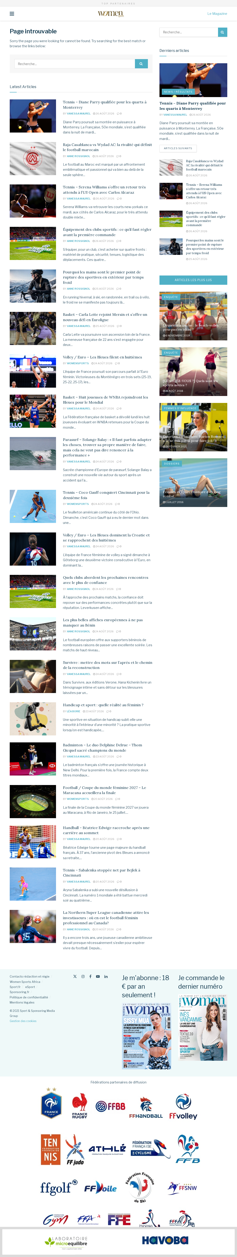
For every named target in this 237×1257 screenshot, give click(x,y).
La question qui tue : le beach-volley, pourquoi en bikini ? (191, 327)
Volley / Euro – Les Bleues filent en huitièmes (102, 357)
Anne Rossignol (78, 156)
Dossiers (172, 463)
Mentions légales (22, 1002)
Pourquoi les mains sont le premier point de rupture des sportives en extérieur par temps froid (103, 277)
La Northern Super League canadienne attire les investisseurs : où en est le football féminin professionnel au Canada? (106, 917)
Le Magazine (217, 14)
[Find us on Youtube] (98, 976)
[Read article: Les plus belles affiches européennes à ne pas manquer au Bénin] (33, 633)
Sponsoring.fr (19, 992)
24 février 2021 (176, 446)
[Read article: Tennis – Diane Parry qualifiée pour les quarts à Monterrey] (33, 116)
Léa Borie (73, 711)
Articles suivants (180, 148)
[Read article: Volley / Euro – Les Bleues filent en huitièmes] (33, 371)
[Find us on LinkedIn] (106, 976)
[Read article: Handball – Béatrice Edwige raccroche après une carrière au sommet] (33, 841)
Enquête (171, 297)
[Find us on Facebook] (90, 976)
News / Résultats (178, 91)
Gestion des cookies (23, 1021)
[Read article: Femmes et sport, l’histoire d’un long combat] (193, 482)
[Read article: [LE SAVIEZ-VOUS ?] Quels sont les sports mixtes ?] (193, 371)
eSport (30, 987)
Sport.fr (15, 987)
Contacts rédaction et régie (30, 976)
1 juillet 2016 (174, 502)
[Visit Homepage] (111, 13)
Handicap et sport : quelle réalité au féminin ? (103, 705)
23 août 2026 (94, 711)
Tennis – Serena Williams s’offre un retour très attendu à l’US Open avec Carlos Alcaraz (204, 191)
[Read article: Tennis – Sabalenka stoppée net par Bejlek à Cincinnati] (33, 884)
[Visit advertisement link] (118, 1242)
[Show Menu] (12, 14)
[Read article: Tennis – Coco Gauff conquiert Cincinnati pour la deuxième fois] (33, 506)
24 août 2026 (103, 363)
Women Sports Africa (25, 982)
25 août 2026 (104, 288)
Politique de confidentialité (29, 997)
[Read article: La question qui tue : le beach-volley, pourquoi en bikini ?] (193, 316)
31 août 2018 (174, 391)
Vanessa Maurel (78, 113)
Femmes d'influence (180, 408)
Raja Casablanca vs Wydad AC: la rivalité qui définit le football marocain (204, 165)
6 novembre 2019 (177, 335)
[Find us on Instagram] (83, 976)
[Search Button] (141, 63)
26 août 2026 (104, 113)
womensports (78, 363)
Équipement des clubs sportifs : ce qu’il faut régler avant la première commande (205, 219)
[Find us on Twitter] (75, 976)
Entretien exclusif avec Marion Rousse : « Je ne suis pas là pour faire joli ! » (193, 438)
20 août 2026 (103, 799)
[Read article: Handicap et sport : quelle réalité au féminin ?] (33, 718)
